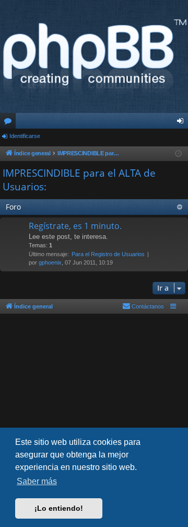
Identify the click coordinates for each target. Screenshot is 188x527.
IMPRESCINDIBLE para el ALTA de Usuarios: (79, 180)
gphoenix (50, 262)
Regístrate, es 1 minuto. (75, 226)
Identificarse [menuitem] (182, 123)
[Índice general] (94, 56)
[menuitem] (143, 306)
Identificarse (24, 136)
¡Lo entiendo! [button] (58, 508)
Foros (10, 123)
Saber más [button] (37, 481)
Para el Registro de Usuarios (108, 254)
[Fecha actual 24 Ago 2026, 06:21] (178, 154)
